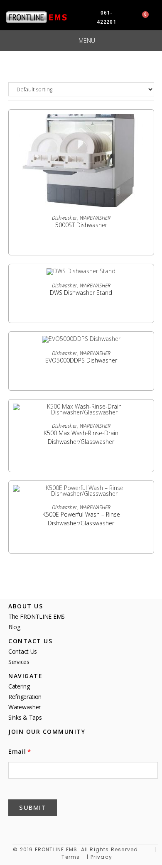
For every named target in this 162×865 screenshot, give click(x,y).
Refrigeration (25, 697)
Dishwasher (64, 217)
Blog (14, 627)
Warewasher (24, 707)
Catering (19, 686)
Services (18, 662)
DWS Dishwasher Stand (81, 293)
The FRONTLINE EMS (36, 616)
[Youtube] (75, 828)
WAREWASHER (95, 217)
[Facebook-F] (15, 828)
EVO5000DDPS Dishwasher (81, 360)
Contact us (22, 651)
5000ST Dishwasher (81, 225)
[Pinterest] (55, 828)
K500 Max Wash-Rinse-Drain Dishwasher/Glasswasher (81, 437)
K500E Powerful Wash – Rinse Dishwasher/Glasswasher (81, 518)
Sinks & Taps (25, 717)
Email (17, 751)
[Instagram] (95, 828)
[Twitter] (35, 828)
